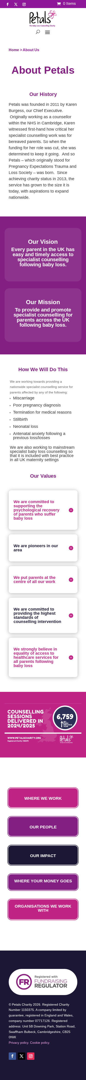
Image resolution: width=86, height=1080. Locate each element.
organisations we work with (43, 908)
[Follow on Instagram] (24, 4)
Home (14, 50)
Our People (43, 827)
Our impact (43, 855)
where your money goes (43, 881)
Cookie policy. (40, 1042)
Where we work (43, 798)
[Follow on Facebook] (7, 4)
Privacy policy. (19, 1042)
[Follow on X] (16, 4)
